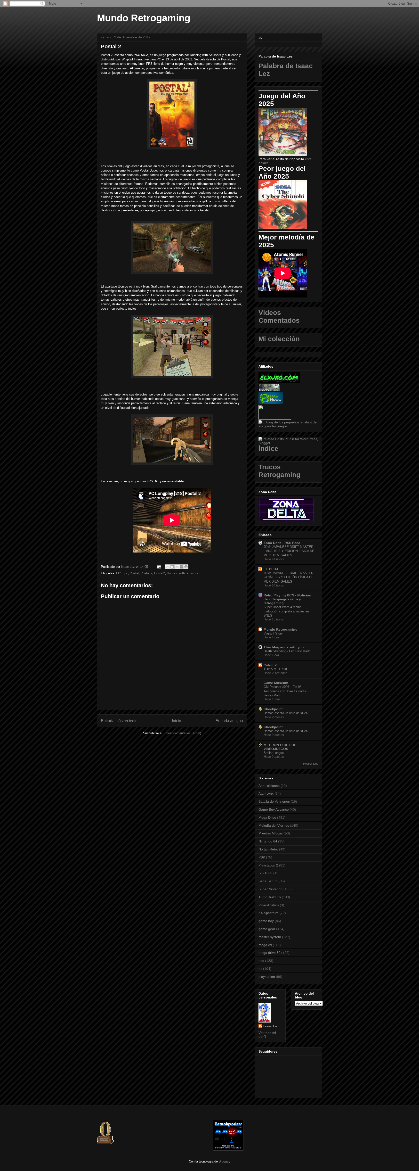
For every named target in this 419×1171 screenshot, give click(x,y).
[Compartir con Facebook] (181, 566)
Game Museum (276, 683)
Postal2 (159, 573)
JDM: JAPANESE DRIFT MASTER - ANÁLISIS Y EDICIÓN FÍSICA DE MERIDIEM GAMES (289, 577)
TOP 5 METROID (276, 669)
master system (269, 937)
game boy (266, 921)
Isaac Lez (271, 1026)
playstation (266, 977)
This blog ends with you (284, 647)
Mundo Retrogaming (143, 18)
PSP (261, 857)
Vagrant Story (273, 633)
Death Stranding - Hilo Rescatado (287, 651)
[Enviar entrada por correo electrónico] (158, 567)
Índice (268, 448)
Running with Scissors (182, 573)
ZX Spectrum (268, 913)
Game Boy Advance (273, 809)
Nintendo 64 (267, 841)
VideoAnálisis (268, 905)
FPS (119, 573)
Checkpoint (273, 709)
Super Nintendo (270, 889)
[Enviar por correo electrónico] (167, 566)
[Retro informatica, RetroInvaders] (228, 1149)
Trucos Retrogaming (279, 470)
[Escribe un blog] (172, 566)
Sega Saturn (268, 881)
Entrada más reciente (119, 721)
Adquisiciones (269, 786)
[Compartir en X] (176, 566)
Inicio (176, 721)
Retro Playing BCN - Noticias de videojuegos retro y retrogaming (287, 599)
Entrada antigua (229, 721)
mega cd (265, 945)
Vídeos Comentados (279, 316)
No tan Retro (268, 849)
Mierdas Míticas (270, 833)
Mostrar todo (310, 763)
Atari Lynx (266, 793)
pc (126, 573)
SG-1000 (265, 873)
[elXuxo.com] (279, 382)
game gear (266, 929)
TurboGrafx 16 (269, 897)
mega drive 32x (270, 953)
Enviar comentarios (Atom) (182, 733)
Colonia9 (271, 665)
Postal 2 (146, 573)
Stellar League (274, 753)
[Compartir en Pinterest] (186, 566)
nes (261, 961)
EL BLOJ (271, 569)
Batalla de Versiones (274, 801)
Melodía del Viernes (273, 825)
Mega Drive (267, 817)
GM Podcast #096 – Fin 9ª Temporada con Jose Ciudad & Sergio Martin (285, 691)
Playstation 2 (268, 865)
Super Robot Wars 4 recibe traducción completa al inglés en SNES (286, 611)
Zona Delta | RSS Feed (282, 543)
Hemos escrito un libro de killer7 (286, 713)
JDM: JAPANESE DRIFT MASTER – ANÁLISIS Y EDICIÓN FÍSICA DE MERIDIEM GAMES (289, 551)
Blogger (224, 1161)
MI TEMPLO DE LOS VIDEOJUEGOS (280, 747)
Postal (134, 573)
